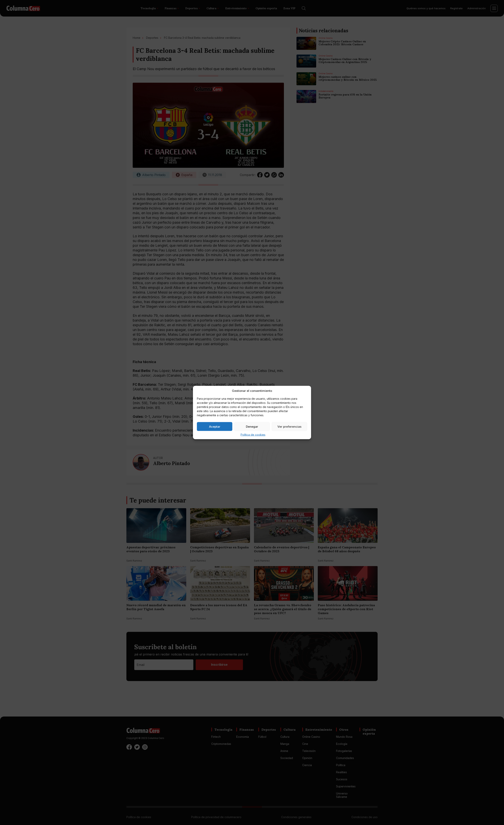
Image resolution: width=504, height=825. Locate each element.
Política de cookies (253, 434)
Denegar (252, 426)
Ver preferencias (289, 426)
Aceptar (214, 426)
